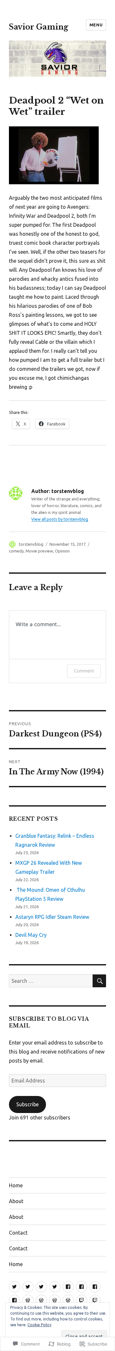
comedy (16, 551)
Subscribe (27, 1104)
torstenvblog (31, 544)
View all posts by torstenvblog (59, 519)
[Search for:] (51, 981)
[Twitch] (81, 1300)
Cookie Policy (39, 1325)
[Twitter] (14, 1286)
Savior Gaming (38, 27)
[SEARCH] (99, 980)
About (16, 1201)
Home (16, 1185)
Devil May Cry (31, 935)
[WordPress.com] (28, 1300)
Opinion (62, 551)
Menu (96, 25)
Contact (18, 1233)
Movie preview (39, 551)
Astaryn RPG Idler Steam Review (52, 917)
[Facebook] (68, 1286)
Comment (84, 670)
